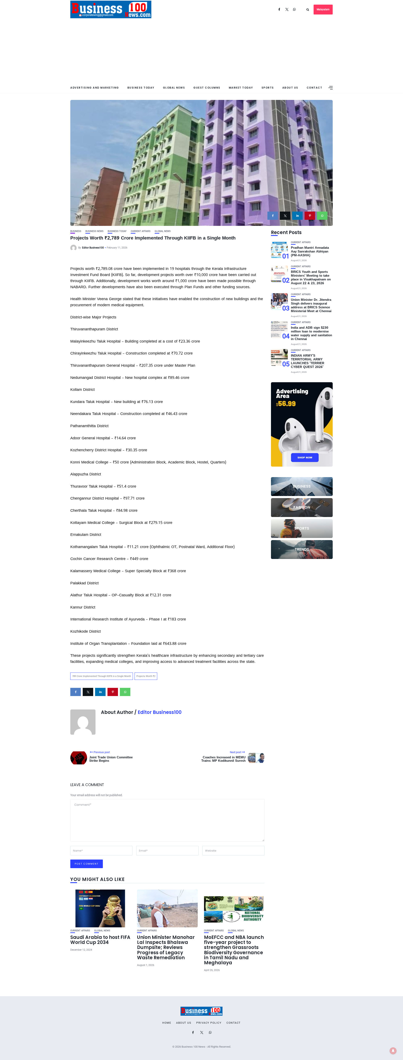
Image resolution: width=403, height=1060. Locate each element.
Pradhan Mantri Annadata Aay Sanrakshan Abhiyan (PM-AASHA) (310, 252)
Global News (174, 87)
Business (75, 231)
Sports (268, 87)
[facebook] (272, 216)
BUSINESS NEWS (94, 231)
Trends (302, 549)
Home (166, 1022)
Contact (314, 87)
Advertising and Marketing (94, 87)
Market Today (241, 87)
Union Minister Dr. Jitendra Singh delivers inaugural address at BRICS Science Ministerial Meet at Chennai (311, 305)
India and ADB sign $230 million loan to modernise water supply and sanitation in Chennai (311, 333)
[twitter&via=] (285, 216)
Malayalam (323, 9)
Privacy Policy (208, 1022)
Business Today (140, 87)
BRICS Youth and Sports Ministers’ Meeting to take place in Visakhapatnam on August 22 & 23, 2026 (311, 277)
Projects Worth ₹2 (145, 676)
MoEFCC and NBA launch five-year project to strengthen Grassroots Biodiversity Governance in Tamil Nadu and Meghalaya (234, 950)
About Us (290, 87)
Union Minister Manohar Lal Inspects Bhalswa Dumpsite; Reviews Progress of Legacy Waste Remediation (166, 947)
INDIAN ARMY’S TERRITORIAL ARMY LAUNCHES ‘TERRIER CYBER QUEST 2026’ (307, 361)
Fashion (301, 507)
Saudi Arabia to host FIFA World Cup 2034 (100, 940)
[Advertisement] (201, 50)
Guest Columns (206, 87)
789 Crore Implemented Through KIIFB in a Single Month (101, 676)
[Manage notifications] (393, 1050)
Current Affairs (140, 231)
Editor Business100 (93, 247)
